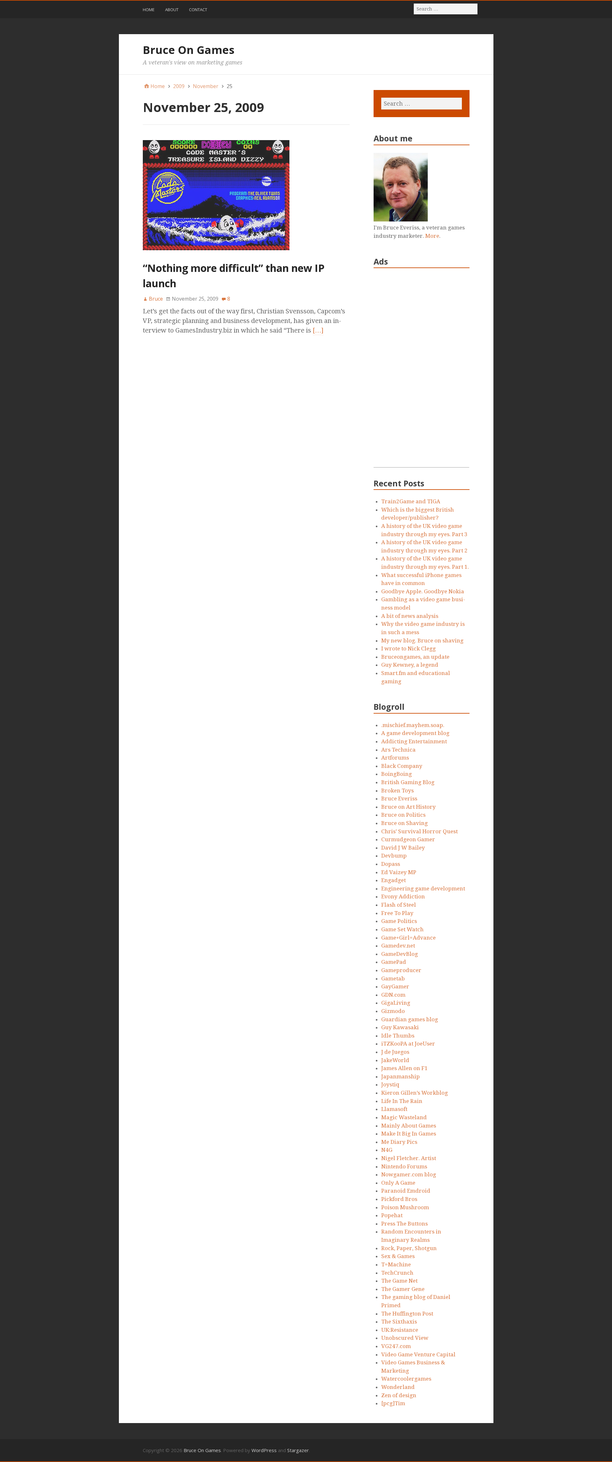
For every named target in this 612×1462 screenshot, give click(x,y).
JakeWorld (395, 1060)
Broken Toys (397, 790)
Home (149, 9)
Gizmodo (393, 1011)
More (432, 236)
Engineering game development (423, 888)
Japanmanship (400, 1076)
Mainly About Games (408, 1125)
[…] (318, 330)
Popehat (392, 1215)
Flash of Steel (398, 905)
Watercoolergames (406, 1379)
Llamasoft (394, 1109)
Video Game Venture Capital (418, 1354)
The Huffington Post (407, 1313)
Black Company (401, 766)
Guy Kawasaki (400, 1027)
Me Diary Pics (399, 1142)
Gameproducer (401, 970)
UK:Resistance (399, 1330)
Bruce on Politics (403, 815)
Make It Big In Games (408, 1133)
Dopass (390, 864)
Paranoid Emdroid (405, 1191)
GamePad (393, 962)
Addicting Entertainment (414, 741)
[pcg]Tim (393, 1403)
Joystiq (390, 1084)
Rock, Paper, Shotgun (409, 1248)
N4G (386, 1150)
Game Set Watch (402, 929)
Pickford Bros (399, 1199)
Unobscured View (404, 1338)
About (171, 9)
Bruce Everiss (399, 798)
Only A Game (398, 1183)
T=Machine (396, 1264)
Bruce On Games (188, 49)
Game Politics (399, 921)
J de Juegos (395, 1052)
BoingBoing (396, 774)
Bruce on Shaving (404, 823)
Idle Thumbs (397, 1035)
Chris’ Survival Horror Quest (419, 831)
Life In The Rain (401, 1101)
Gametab (393, 978)
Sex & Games (398, 1256)
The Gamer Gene (403, 1289)
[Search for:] (445, 8)
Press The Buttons (404, 1223)
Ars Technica (398, 749)
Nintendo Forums (404, 1166)
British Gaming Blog (407, 782)
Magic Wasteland (404, 1117)
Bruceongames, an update (415, 657)
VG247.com (396, 1346)
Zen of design (398, 1395)
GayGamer (395, 986)
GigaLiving (395, 1003)
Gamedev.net (398, 945)
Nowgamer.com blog (408, 1174)
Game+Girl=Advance (408, 937)
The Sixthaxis (399, 1321)
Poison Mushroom (405, 1207)
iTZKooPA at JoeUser (408, 1043)
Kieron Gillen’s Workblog (414, 1093)
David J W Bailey (403, 847)
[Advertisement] (421, 371)
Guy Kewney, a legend (409, 665)
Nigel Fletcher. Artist (408, 1158)
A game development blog (415, 733)
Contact (198, 9)
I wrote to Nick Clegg (408, 648)
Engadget (393, 880)
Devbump (394, 855)
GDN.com (393, 995)
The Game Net (399, 1281)
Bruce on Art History (408, 807)
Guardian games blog (409, 1019)
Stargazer (298, 1450)
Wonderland (398, 1387)
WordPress (264, 1450)
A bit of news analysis (409, 616)
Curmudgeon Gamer (408, 839)
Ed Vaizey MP (398, 872)
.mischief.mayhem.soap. (412, 725)
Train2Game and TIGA (410, 501)
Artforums (395, 757)
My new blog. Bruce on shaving (422, 640)
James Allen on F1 (404, 1068)
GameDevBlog (399, 954)
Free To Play (397, 913)
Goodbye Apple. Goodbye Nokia (422, 591)
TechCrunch (397, 1273)
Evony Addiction (403, 896)
